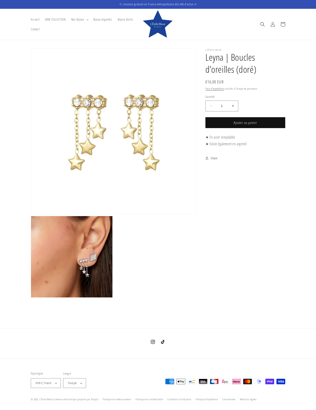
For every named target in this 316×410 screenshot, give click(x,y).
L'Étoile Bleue (46, 399)
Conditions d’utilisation (179, 399)
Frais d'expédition (214, 89)
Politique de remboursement (117, 399)
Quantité (210, 97)
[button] (79, 19)
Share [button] (214, 158)
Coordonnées (229, 399)
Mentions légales (248, 399)
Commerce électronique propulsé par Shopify (75, 399)
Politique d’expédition (207, 399)
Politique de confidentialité (149, 399)
